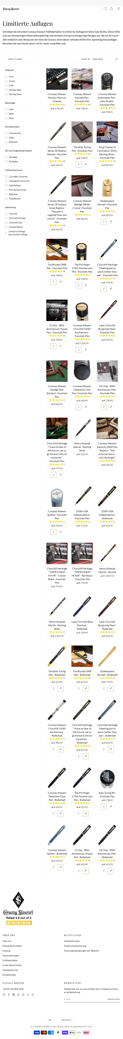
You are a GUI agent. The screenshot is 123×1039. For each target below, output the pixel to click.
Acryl (11, 76)
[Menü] (118, 9)
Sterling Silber (15, 90)
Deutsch (66, 1020)
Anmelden (114, 999)
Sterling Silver (15, 94)
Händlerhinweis (72, 941)
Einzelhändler (9, 974)
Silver (11, 118)
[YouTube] (28, 995)
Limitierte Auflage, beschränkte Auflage (18, 233)
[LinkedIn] (32, 995)
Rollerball (13, 142)
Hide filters (15, 59)
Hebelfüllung (14, 185)
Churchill (13, 213)
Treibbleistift (14, 198)
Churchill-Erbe (15, 222)
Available (13, 157)
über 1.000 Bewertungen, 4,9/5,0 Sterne (82, 3)
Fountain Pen (15, 133)
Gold (11, 85)
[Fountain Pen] (79, 164)
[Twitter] (13, 995)
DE (50, 1020)
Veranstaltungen (11, 955)
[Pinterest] (23, 995)
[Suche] (105, 9)
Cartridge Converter (18, 176)
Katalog (6, 950)
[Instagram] (4, 995)
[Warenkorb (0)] (111, 9)
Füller (11, 137)
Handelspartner (10, 970)
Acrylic (12, 81)
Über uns (7, 941)
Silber (11, 113)
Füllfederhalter (10, 960)
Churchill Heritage (17, 218)
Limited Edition (16, 227)
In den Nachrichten (12, 965)
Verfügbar (13, 161)
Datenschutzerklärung (75, 945)
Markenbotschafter (12, 945)
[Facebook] (8, 995)
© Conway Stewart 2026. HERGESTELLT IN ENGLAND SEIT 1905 (61, 1026)
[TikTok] (18, 995)
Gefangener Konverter (19, 181)
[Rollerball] (86, 164)
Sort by (86, 59)
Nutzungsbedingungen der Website (81, 950)
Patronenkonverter (18, 189)
